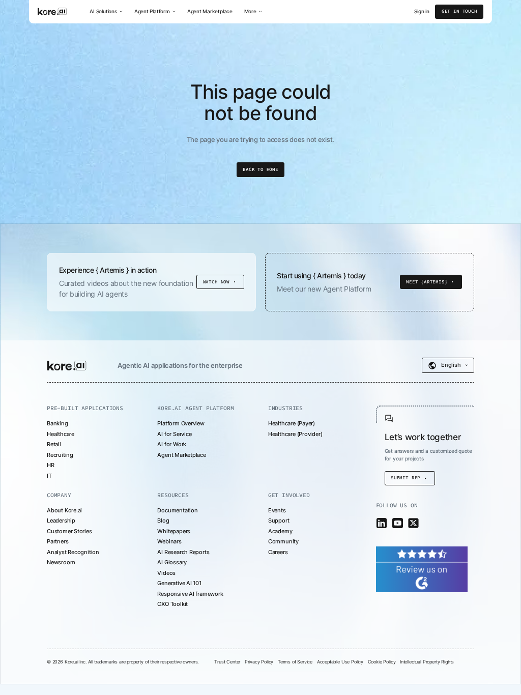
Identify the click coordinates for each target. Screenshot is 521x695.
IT (49, 475)
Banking (57, 423)
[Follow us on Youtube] (397, 523)
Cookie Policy (382, 661)
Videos (166, 572)
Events (277, 510)
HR (50, 465)
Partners (57, 541)
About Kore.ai (64, 510)
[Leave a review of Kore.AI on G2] (422, 568)
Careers (278, 552)
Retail (54, 444)
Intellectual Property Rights (427, 661)
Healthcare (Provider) (295, 434)
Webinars (169, 541)
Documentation (177, 510)
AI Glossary (172, 562)
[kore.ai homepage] (66, 365)
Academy (280, 531)
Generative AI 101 (179, 583)
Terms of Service (295, 661)
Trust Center (227, 661)
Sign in (421, 11)
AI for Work (171, 444)
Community (283, 541)
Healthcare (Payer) (291, 423)
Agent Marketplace (210, 11)
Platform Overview (180, 423)
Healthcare (60, 434)
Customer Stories (69, 531)
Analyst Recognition (73, 552)
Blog (163, 520)
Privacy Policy (259, 661)
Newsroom (61, 562)
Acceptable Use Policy (340, 661)
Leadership (61, 520)
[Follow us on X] (413, 523)
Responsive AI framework (190, 593)
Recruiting (60, 454)
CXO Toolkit (172, 603)
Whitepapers (173, 531)
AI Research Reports (183, 552)
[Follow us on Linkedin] (382, 523)
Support (279, 520)
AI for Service (174, 434)
